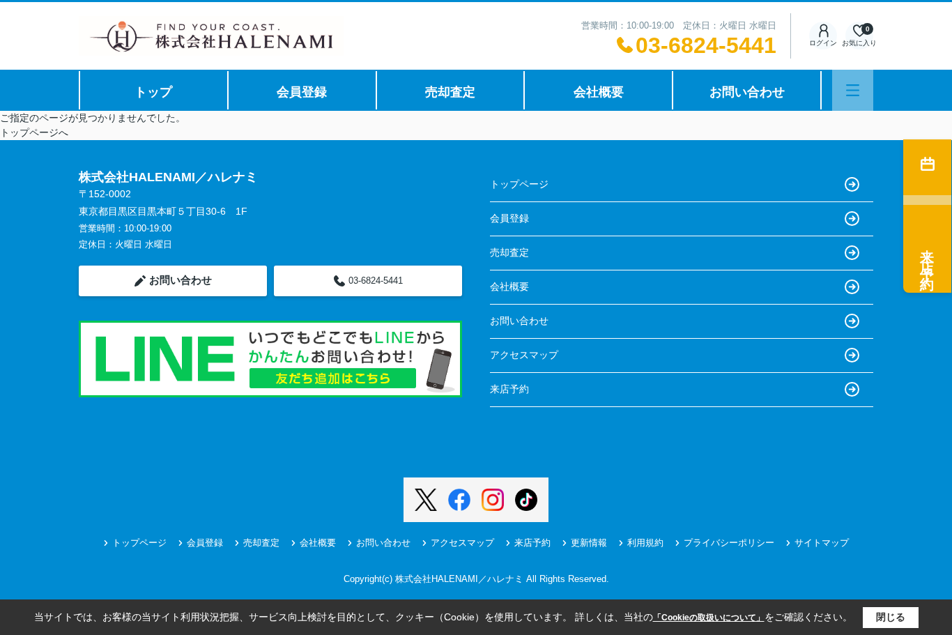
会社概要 (599, 92)
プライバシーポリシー (729, 542)
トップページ (519, 184)
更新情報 (589, 542)
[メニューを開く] (852, 90)
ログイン (823, 43)
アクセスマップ (524, 354)
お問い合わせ (747, 92)
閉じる (890, 616)
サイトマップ (821, 542)
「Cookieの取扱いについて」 (709, 617)
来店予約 (509, 389)
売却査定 (450, 92)
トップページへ (34, 132)
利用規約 (645, 542)
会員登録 (302, 92)
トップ (153, 92)
